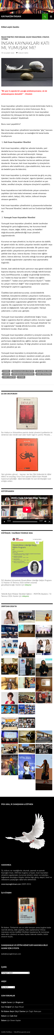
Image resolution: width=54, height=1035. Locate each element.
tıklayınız (28, 585)
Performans (20, 37)
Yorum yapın (23, 53)
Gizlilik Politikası (6, 1032)
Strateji (45, 37)
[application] (27, 509)
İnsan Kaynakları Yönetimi (23, 371)
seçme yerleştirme (44, 374)
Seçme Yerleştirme (34, 37)
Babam (4, 1016)
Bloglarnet (19, 1002)
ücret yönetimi (9, 377)
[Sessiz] (45, 521)
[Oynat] (4, 521)
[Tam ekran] (49, 521)
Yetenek (4, 39)
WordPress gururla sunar (22, 1032)
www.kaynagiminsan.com (11, 884)
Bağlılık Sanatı (6, 1002)
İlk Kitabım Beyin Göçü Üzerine (13, 1011)
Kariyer (6, 374)
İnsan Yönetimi (7, 37)
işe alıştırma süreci (44, 371)
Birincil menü (51, 17)
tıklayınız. (26, 596)
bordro (6, 371)
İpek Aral (13, 1016)
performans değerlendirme (23, 374)
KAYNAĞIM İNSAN (11, 16)
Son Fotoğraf (6, 1007)
